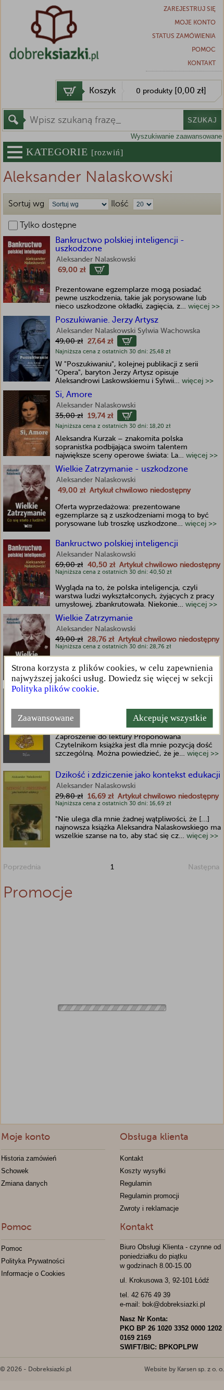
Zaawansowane (46, 718)
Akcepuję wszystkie (170, 718)
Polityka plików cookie (54, 689)
